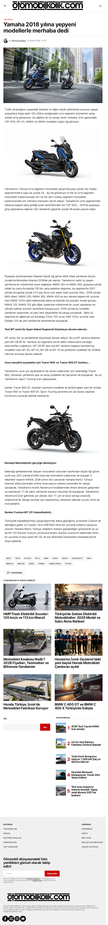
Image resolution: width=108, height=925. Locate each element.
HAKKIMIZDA (87, 829)
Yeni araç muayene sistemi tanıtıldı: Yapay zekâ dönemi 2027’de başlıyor (84, 791)
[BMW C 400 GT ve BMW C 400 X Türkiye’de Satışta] (79, 687)
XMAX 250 (9, 563)
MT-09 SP (27, 558)
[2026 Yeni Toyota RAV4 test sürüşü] (61, 728)
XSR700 (31, 563)
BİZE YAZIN (86, 838)
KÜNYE (85, 833)
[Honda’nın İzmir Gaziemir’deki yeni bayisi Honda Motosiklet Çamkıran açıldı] (79, 642)
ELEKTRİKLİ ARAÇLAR (12, 838)
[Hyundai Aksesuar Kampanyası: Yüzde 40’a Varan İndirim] (61, 775)
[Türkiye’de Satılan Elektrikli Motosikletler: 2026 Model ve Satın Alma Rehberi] (79, 597)
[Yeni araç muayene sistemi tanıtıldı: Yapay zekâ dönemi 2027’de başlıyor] (61, 790)
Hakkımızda (37, 880)
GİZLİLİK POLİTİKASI (90, 847)
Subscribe (52, 873)
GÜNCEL (6, 833)
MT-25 (37, 558)
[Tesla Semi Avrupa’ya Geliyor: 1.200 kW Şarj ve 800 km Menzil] (61, 759)
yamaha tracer (55, 563)
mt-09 (18, 558)
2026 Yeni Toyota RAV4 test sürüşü (85, 728)
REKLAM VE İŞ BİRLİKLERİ (92, 842)
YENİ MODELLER (10, 829)
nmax (46, 558)
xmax (89, 558)
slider (55, 558)
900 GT (8, 558)
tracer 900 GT (77, 558)
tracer (65, 558)
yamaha (42, 563)
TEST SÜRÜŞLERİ (10, 847)
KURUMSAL (86, 824)
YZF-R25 (68, 563)
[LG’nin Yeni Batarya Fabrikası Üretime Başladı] (61, 743)
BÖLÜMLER (7, 824)
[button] (5, 6)
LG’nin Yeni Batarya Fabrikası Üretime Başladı (86, 743)
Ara (5, 719)
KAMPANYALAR (10, 842)
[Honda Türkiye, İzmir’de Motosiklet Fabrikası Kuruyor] (27, 687)
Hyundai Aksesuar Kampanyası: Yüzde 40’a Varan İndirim (85, 775)
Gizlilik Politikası (33, 878)
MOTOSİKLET (8, 19)
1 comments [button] (16, 572)
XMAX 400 (21, 563)
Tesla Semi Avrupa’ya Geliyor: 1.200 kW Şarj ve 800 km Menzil (86, 759)
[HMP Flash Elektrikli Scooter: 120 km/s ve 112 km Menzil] (27, 597)
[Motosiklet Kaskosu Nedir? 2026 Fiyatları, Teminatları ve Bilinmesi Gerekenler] (27, 642)
